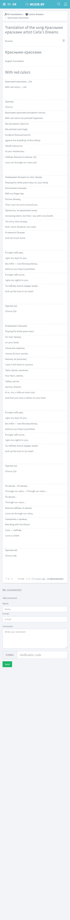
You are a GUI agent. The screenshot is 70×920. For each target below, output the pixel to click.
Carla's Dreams (36, 14)
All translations (14, 14)
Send (7, 664)
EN (14, 4)
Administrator (56, 578)
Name (5, 603)
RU (9, 4)
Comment (8, 626)
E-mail (6, 613)
